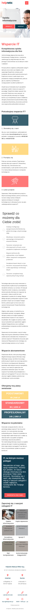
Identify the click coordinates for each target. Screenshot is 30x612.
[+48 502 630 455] (22, 592)
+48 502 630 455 (22, 595)
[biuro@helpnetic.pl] (8, 599)
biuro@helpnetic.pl (15, 134)
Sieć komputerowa (8, 554)
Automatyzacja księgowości (21, 554)
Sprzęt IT (22, 537)
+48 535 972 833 (10, 138)
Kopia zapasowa (22, 521)
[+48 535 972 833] (8, 592)
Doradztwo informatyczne (8, 538)
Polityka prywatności (15, 605)
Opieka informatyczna (8, 522)
